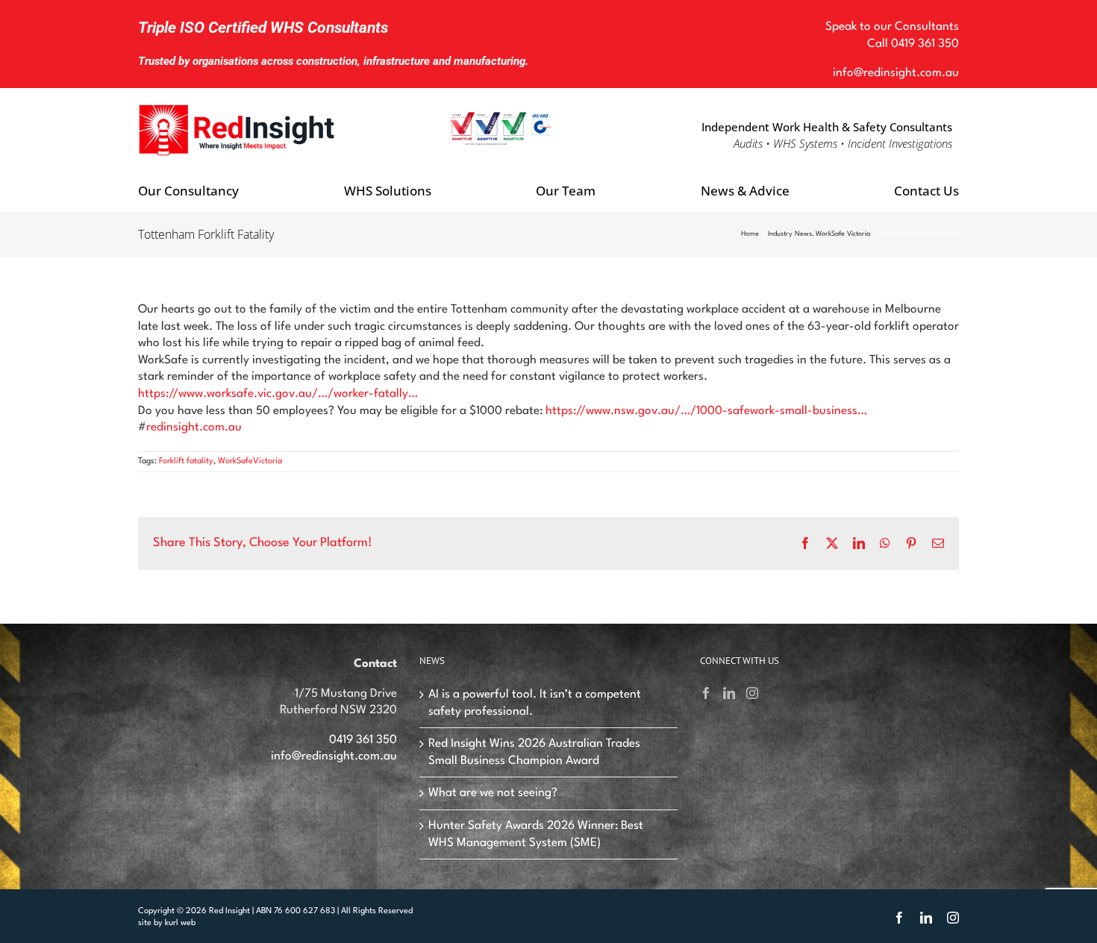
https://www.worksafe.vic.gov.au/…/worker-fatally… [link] (278, 394)
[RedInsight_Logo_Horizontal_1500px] (238, 104)
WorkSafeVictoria (250, 461)
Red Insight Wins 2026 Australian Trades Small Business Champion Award (534, 752)
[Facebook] (706, 693)
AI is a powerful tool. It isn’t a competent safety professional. (534, 703)
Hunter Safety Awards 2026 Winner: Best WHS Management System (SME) (535, 834)
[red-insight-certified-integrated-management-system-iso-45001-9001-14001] (500, 117)
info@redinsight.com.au (896, 73)
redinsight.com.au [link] (194, 427)
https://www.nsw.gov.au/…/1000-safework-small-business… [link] (706, 411)
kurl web (180, 923)
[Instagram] (752, 693)
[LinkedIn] (729, 693)
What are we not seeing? (492, 793)
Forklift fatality (186, 461)
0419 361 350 (925, 44)
